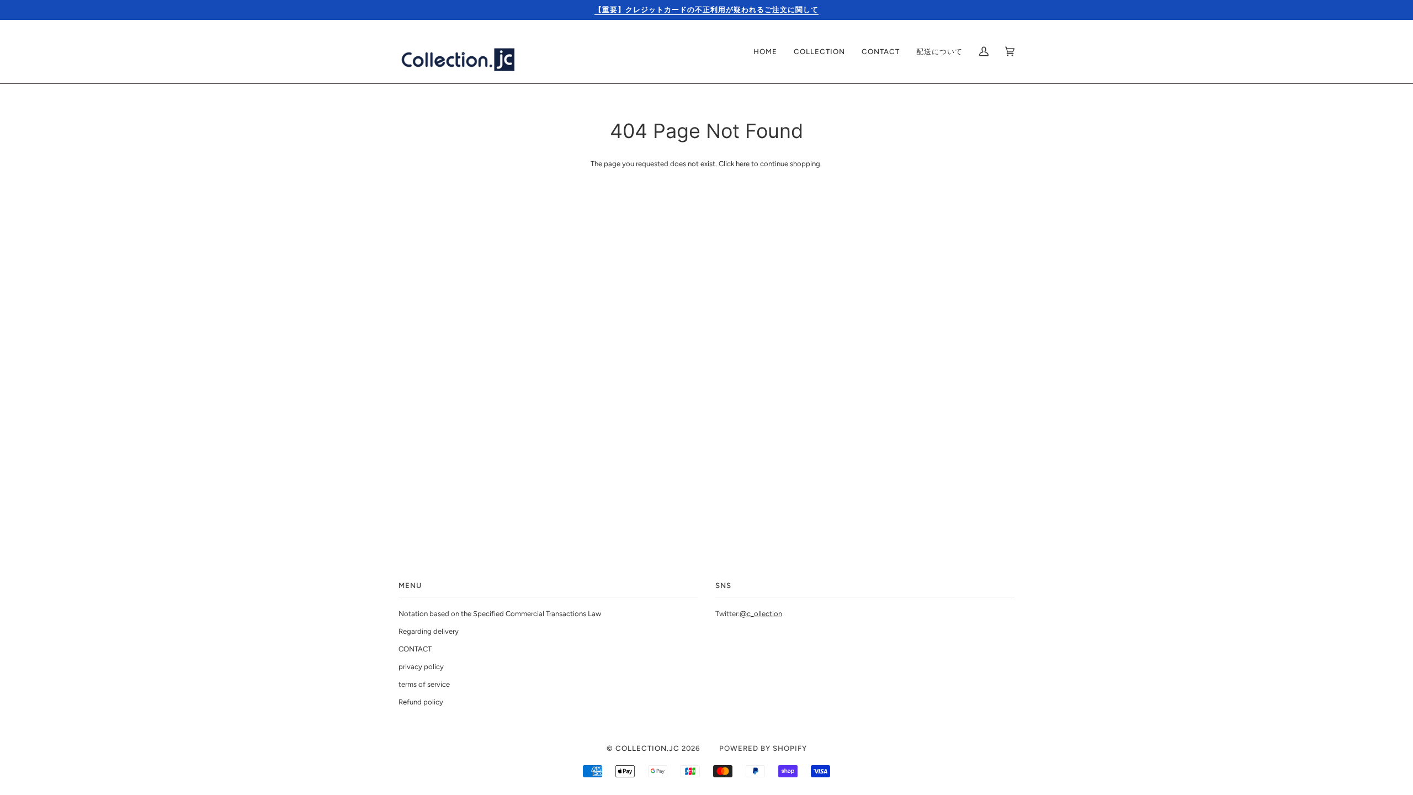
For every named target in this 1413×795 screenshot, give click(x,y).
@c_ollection (761, 614)
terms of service (424, 684)
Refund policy (421, 702)
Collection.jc (647, 748)
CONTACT (415, 649)
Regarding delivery (429, 631)
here (743, 164)
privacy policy (421, 666)
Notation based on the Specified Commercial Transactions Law (500, 614)
